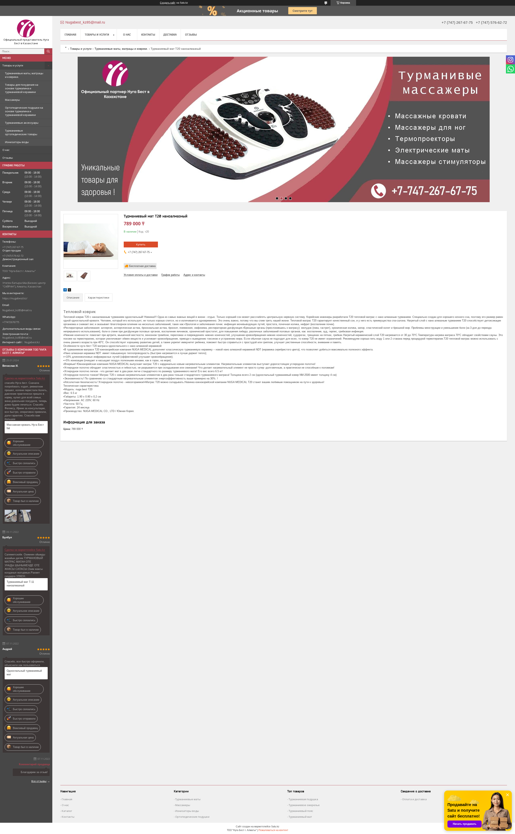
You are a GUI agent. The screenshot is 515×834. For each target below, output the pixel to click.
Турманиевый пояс (301, 811)
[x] (69, 290)
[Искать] (48, 51)
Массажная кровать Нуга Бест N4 (25, 426)
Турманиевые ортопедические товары (21, 132)
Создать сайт (167, 2)
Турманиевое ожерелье (304, 805)
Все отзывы (38, 781)
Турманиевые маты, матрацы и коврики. (24, 75)
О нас (5, 150)
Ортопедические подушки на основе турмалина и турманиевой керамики (24, 111)
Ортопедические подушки (192, 817)
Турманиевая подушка (303, 799)
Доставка (170, 34)
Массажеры (12, 100)
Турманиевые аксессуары (21, 123)
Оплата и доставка (414, 799)
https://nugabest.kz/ (14, 298)
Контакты (148, 34)
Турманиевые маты (188, 799)
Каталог (67, 811)
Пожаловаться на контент (273, 830)
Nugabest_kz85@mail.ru (17, 310)
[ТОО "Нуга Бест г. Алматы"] (26, 28)
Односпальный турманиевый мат (24, 672)
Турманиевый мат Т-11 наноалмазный (20, 583)
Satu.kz (275, 826)
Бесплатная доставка (142, 266)
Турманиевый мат (300, 817)
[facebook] (65, 290)
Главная (70, 34)
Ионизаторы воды (17, 142)
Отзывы (7, 158)
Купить (140, 244)
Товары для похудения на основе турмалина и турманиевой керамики (21, 88)
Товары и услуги (12, 65)
